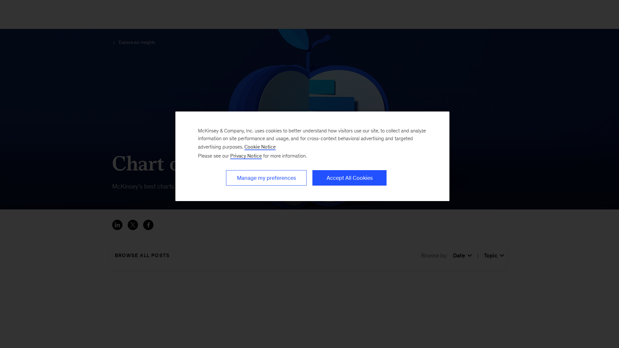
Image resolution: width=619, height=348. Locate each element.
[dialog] (312, 156)
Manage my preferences (266, 178)
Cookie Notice (260, 147)
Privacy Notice (246, 156)
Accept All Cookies (350, 178)
